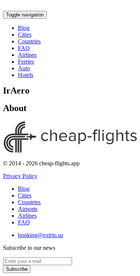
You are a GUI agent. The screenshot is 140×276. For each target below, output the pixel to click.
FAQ (24, 48)
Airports (27, 209)
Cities (24, 34)
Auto (24, 68)
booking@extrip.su (40, 235)
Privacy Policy (20, 176)
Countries (29, 41)
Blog (23, 28)
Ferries (26, 61)
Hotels (25, 75)
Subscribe (17, 269)
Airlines (27, 55)
